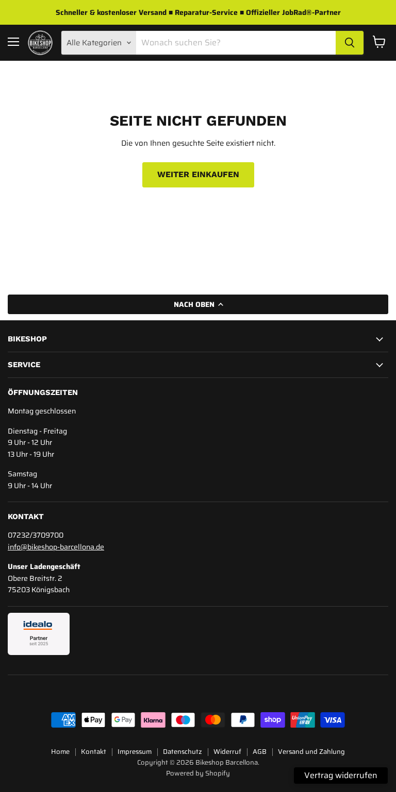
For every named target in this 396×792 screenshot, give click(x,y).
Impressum (135, 751)
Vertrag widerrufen (340, 775)
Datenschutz (182, 751)
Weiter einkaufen (198, 174)
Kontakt (93, 751)
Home (60, 751)
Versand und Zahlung (311, 751)
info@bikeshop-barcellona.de (56, 547)
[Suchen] (350, 43)
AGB (260, 751)
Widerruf (227, 751)
